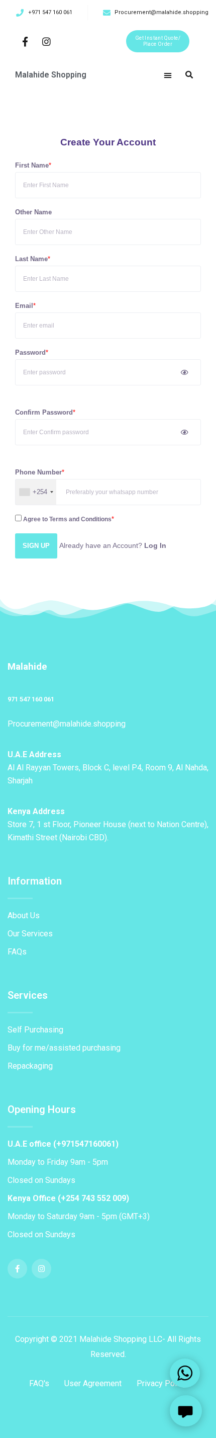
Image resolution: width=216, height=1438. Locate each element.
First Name (32, 165)
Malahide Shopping (50, 74)
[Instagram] (46, 41)
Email (24, 305)
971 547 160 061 (31, 699)
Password (30, 352)
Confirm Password (44, 412)
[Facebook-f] (25, 41)
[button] (157, 41)
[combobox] (36, 492)
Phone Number (38, 472)
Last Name (31, 259)
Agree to (67, 519)
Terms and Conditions (80, 519)
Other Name (33, 212)
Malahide (27, 666)
